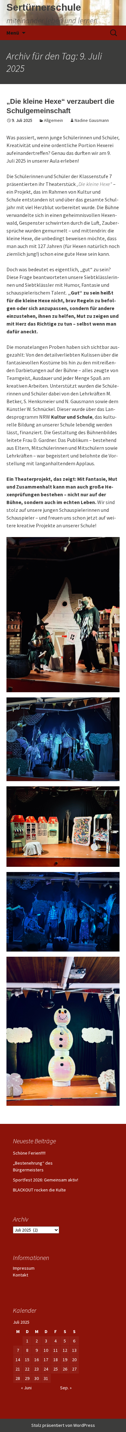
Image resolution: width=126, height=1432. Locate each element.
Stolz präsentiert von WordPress (63, 1425)
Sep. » (66, 1388)
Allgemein (53, 120)
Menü (12, 32)
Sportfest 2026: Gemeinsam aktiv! (45, 1180)
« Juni (26, 1388)
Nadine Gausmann (92, 120)
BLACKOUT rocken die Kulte (39, 1190)
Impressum (24, 1268)
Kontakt (20, 1275)
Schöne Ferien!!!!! (29, 1153)
